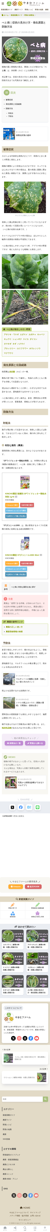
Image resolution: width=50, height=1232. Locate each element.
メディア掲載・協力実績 (19, 1216)
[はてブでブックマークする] (29, 807)
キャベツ (41, 334)
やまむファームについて (19, 1212)
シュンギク (17, 339)
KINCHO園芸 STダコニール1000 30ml (22, 555)
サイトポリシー (25, 1220)
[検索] (45, 1099)
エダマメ (23, 334)
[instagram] (19, 1039)
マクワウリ (8, 353)
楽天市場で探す (27, 505)
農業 (46, 9)
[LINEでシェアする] (38, 807)
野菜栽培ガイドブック (11, 1155)
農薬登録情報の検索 (14, 632)
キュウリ (7, 339)
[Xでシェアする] (12, 807)
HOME (26, 1207)
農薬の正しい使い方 (14, 627)
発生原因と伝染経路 (14, 104)
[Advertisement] (25, 847)
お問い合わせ (35, 1216)
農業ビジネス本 (9, 1164)
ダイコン (33, 339)
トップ (45, 1230)
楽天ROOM (34, 887)
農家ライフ (19, 9)
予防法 (10, 116)
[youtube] (36, 1039)
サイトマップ (35, 1212)
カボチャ (32, 334)
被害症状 (9, 100)
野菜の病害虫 (19, 816)
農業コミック (8, 1174)
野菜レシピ (29, 9)
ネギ (14, 344)
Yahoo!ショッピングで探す (16, 510)
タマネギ (7, 344)
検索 (25, 1230)
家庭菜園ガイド (6, 9)
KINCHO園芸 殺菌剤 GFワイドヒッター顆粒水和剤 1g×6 (25, 495)
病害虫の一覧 (15, 743)
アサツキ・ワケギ (11, 334)
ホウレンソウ (34, 348)
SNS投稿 (6, 1139)
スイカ (26, 339)
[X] (13, 1039)
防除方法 (9, 108)
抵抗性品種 (6, 728)
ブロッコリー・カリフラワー (16, 348)
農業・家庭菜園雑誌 (10, 1160)
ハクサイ (21, 344)
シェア (15, 1230)
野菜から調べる (36, 743)
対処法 (10, 113)
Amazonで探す (12, 505)
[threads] (25, 1039)
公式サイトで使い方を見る (16, 516)
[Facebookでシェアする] (21, 807)
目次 (35, 1230)
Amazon (17, 887)
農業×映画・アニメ (10, 1179)
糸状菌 (12, 372)
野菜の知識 (39, 9)
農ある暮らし (8, 1169)
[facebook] (30, 1039)
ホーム (5, 1230)
